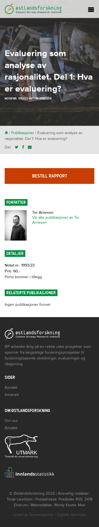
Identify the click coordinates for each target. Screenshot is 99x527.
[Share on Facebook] (23, 147)
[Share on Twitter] (16, 147)
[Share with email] (30, 147)
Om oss (11, 420)
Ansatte (11, 428)
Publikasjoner (22, 133)
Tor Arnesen (42, 98)
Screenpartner (41, 514)
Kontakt (11, 387)
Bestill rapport (49, 176)
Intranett (12, 394)
